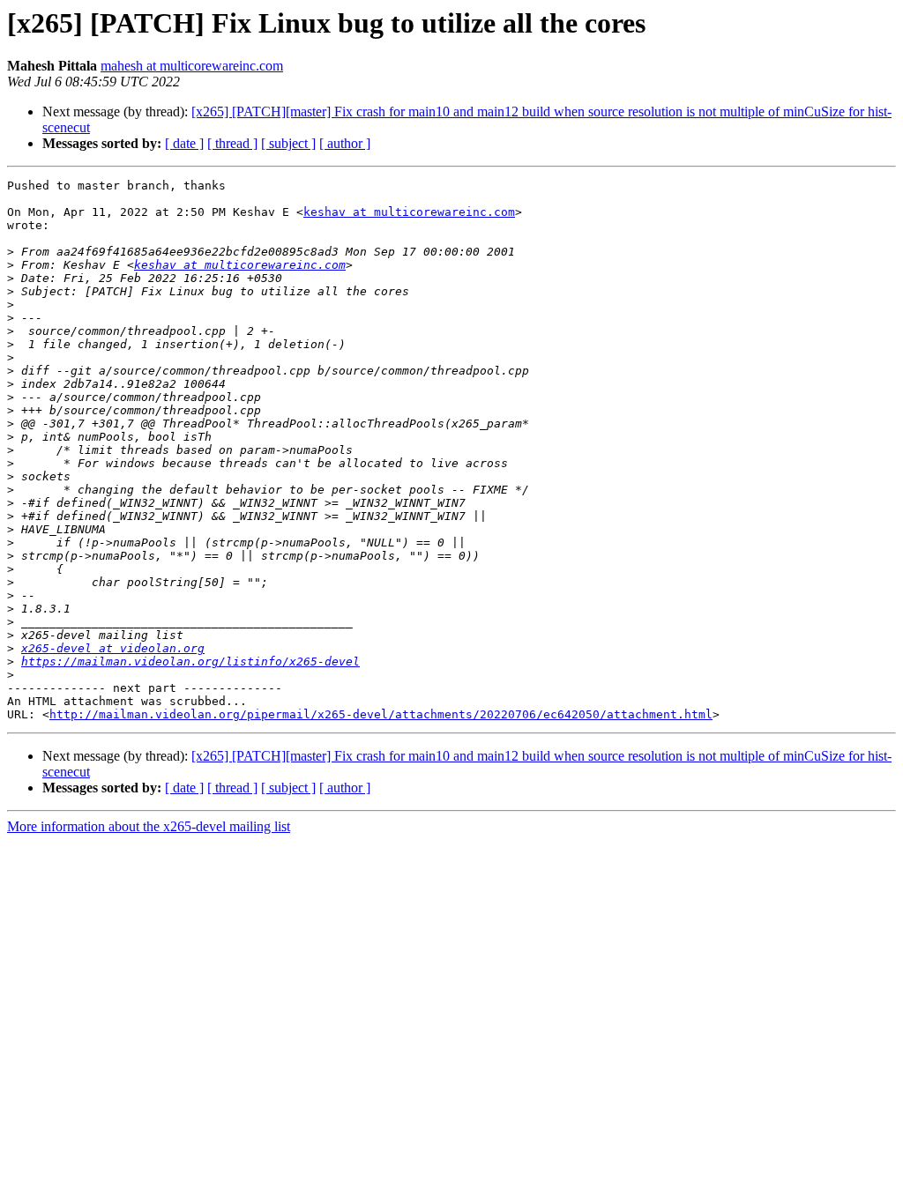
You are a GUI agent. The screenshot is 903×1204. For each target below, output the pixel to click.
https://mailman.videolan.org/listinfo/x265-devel (190, 661)
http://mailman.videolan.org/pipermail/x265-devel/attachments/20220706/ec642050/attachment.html (381, 714)
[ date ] (184, 143)
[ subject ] (288, 143)
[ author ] (344, 143)
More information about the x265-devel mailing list (148, 826)
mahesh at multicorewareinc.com (192, 65)
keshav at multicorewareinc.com (409, 212)
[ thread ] (232, 143)
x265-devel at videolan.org (113, 648)
